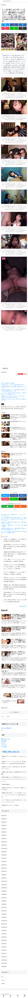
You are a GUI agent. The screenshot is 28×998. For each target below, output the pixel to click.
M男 (3, 406)
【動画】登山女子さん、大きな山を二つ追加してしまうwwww (13, 788)
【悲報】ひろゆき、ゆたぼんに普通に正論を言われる (12, 384)
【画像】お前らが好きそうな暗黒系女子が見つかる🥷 (13, 773)
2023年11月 (4, 924)
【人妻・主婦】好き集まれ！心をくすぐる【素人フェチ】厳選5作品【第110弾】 (14, 600)
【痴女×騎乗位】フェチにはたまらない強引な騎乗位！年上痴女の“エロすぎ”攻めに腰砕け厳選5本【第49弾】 (14, 546)
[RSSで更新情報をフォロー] (20, 506)
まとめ (3, 980)
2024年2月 (4, 914)
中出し (19, 406)
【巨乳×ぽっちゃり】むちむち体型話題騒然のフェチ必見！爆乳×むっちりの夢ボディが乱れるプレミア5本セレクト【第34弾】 (14, 566)
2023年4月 (4, 947)
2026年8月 (4, 815)
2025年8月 (4, 855)
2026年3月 (4, 832)
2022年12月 (4, 956)
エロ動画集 (4, 740)
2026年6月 (4, 822)
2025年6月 (4, 861)
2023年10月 (4, 927)
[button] (25, 462)
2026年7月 (4, 818)
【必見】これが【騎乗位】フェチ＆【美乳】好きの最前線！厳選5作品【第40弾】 (14, 540)
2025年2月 (4, 874)
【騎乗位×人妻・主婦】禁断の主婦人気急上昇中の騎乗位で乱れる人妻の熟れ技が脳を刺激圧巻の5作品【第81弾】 (14, 586)
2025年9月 (4, 851)
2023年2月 (4, 950)
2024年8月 (4, 894)
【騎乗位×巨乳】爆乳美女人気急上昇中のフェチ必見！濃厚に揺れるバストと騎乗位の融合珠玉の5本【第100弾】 (14, 553)
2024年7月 (4, 897)
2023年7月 (4, 937)
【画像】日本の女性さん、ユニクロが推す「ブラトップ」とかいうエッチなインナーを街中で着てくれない (13, 794)
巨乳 (3, 408)
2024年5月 (4, 904)
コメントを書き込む (14, 712)
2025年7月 (4, 858)
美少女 (22, 408)
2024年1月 (4, 917)
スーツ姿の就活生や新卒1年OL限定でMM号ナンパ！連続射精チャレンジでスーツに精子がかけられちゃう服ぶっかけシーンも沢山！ (14, 519)
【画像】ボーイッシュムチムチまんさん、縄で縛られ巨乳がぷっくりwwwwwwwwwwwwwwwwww (13, 762)
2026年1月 (4, 838)
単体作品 (24, 406)
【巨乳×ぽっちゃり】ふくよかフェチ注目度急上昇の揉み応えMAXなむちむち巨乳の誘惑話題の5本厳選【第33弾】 (14, 579)
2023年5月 (4, 943)
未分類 (3, 983)
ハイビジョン (13, 406)
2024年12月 (4, 881)
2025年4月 (4, 868)
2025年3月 (4, 871)
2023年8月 (4, 933)
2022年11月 (4, 960)
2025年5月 (4, 864)
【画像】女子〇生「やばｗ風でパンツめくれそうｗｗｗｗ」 (13, 757)
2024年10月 (4, 887)
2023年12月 (4, 920)
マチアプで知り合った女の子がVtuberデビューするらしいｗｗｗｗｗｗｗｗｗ (13, 801)
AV (3, 404)
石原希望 (17, 408)
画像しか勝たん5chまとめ (11, 751)
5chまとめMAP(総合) (6, 728)
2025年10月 (4, 848)
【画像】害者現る (5, 784)
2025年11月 (4, 845)
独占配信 (8, 408)
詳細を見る (5, 368)
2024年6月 (4, 901)
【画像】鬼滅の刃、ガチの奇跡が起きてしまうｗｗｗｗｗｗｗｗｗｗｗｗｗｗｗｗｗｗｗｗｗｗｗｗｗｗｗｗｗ (13, 779)
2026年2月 (4, 835)
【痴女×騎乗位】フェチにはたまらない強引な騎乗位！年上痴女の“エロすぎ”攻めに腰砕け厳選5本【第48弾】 (14, 594)
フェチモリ (5, 536)
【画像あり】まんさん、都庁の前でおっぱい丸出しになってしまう (13, 767)
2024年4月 (4, 907)
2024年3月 (4, 910)
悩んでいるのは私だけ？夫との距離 (7, 383)
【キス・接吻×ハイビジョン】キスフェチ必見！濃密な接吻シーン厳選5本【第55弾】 (14, 560)
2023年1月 (4, 953)
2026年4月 (4, 828)
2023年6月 (4, 940)
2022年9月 (4, 966)
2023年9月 (4, 930)
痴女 (12, 408)
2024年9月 (4, 891)
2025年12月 (4, 841)
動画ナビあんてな (5, 739)
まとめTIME (4, 746)
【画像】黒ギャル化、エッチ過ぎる (10, 805)
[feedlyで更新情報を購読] (7, 506)
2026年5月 (4, 825)
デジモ (7, 406)
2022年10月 (4, 963)
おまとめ (3, 742)
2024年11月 (4, 884)
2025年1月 (4, 878)
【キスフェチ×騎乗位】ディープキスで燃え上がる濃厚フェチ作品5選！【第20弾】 (14, 573)
